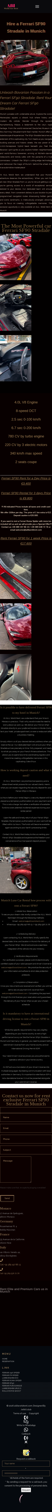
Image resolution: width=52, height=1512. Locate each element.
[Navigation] (37, 6)
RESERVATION (8, 1361)
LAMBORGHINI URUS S (11, 1388)
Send (7, 1198)
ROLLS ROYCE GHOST (11, 1391)
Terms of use (19, 1413)
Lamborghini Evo (10, 1378)
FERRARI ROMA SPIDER (12, 1381)
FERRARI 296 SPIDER (11, 1373)
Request (26, 1490)
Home (4, 1359)
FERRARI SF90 (8, 1383)
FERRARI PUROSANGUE (12, 1386)
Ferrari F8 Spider (10, 1375)
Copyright (34, 1413)
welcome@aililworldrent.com (31, 921)
